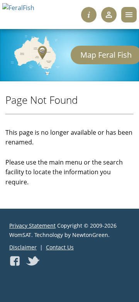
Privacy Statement (32, 225)
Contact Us (60, 247)
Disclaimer (23, 247)
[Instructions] (89, 14)
